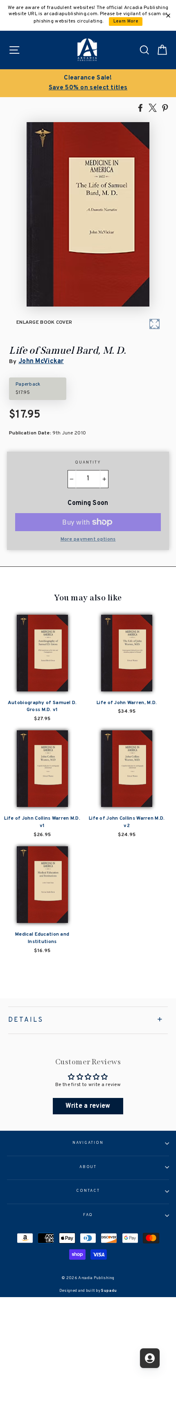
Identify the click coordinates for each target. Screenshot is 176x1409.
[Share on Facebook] (140, 107)
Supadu (109, 1290)
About (88, 1167)
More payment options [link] (88, 539)
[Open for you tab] (150, 1358)
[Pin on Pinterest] (165, 107)
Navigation (87, 1143)
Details (25, 1020)
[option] (88, 83)
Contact (87, 1191)
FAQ (88, 1215)
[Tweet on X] (153, 107)
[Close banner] (168, 15)
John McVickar (41, 361)
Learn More (125, 21)
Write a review (87, 1106)
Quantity (88, 462)
